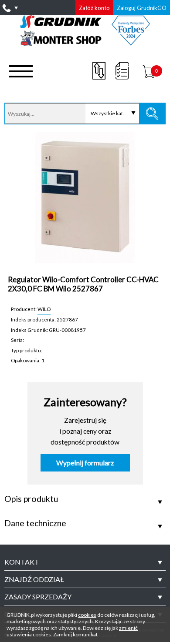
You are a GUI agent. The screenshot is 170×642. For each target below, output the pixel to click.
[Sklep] (85, 42)
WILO (44, 309)
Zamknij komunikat (75, 634)
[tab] (85, 562)
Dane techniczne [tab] (35, 523)
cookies (87, 615)
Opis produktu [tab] (31, 498)
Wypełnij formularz (85, 463)
